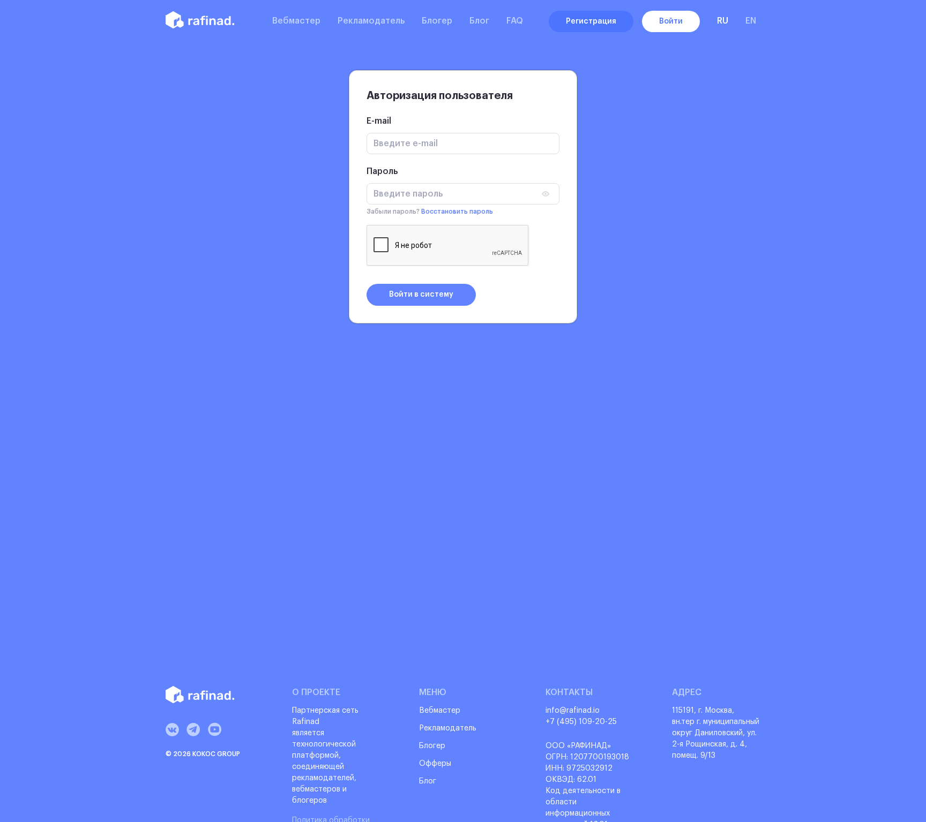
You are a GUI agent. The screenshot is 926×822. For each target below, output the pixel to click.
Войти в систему (421, 294)
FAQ (514, 21)
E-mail (379, 121)
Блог (479, 21)
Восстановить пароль (457, 211)
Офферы (435, 763)
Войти (671, 21)
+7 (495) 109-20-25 (581, 722)
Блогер (437, 21)
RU (722, 21)
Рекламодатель (371, 21)
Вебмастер (296, 21)
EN (750, 21)
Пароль (382, 171)
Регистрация (591, 21)
